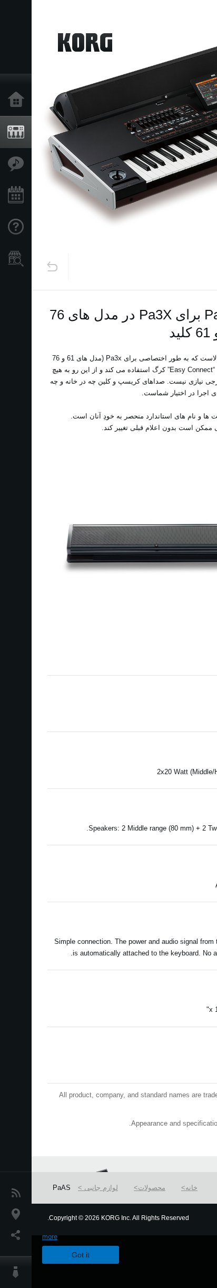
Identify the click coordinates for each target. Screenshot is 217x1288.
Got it (81, 1255)
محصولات (151, 1188)
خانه (191, 1188)
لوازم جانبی (100, 1188)
